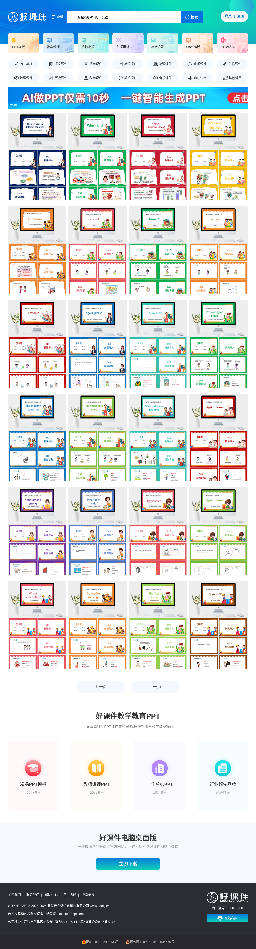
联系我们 (32, 895)
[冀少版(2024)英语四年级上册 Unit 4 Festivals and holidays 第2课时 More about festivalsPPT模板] (218, 156)
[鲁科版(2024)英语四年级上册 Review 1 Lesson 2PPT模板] (37, 344)
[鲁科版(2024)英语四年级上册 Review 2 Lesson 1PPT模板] (97, 250)
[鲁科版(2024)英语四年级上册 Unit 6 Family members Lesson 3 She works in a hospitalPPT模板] (158, 437)
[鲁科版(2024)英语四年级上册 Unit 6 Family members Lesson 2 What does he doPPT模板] (97, 531)
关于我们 (14, 895)
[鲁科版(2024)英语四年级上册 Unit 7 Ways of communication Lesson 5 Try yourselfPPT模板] (158, 344)
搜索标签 (88, 895)
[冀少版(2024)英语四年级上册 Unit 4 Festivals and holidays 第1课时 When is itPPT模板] (97, 156)
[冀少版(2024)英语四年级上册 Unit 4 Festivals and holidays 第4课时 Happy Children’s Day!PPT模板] (158, 156)
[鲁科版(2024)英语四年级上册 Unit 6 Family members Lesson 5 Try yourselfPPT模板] (158, 531)
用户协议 (69, 895)
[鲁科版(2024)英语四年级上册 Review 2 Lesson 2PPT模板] (158, 250)
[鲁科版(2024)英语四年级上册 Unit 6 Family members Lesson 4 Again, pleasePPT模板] (218, 437)
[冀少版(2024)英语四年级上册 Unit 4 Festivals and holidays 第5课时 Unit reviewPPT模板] (37, 250)
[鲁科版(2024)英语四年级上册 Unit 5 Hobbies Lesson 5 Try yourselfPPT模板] (218, 625)
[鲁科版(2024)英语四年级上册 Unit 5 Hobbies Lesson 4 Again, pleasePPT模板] (218, 531)
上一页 (101, 687)
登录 (228, 16)
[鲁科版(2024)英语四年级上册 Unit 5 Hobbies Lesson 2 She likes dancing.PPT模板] (158, 625)
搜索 (194, 17)
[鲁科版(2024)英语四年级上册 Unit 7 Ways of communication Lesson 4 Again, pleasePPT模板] (97, 344)
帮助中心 (51, 895)
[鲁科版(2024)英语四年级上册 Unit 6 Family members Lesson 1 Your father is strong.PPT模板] (37, 531)
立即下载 (128, 864)
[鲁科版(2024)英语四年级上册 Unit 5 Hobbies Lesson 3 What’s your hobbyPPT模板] (37, 625)
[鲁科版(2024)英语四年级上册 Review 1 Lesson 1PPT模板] (218, 250)
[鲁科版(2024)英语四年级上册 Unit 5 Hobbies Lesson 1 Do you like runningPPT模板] (97, 625)
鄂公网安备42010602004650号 (152, 942)
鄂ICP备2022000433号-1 (104, 942)
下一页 (155, 687)
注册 (240, 16)
